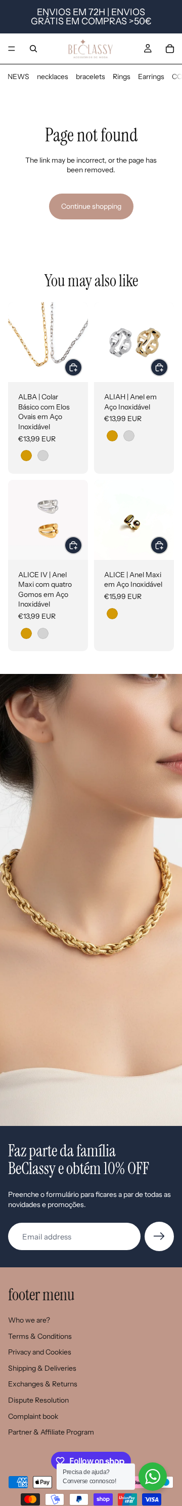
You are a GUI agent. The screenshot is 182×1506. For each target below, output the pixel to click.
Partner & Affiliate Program (51, 1432)
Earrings (151, 76)
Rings (121, 76)
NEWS (18, 76)
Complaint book (33, 1416)
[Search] (33, 48)
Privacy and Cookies (39, 1352)
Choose (81, 366)
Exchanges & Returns (42, 1383)
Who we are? (29, 1320)
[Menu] (11, 48)
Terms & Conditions (40, 1336)
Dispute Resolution (38, 1400)
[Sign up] (159, 1236)
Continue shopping (91, 206)
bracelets (90, 76)
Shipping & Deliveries (42, 1368)
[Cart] (170, 48)
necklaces (52, 76)
